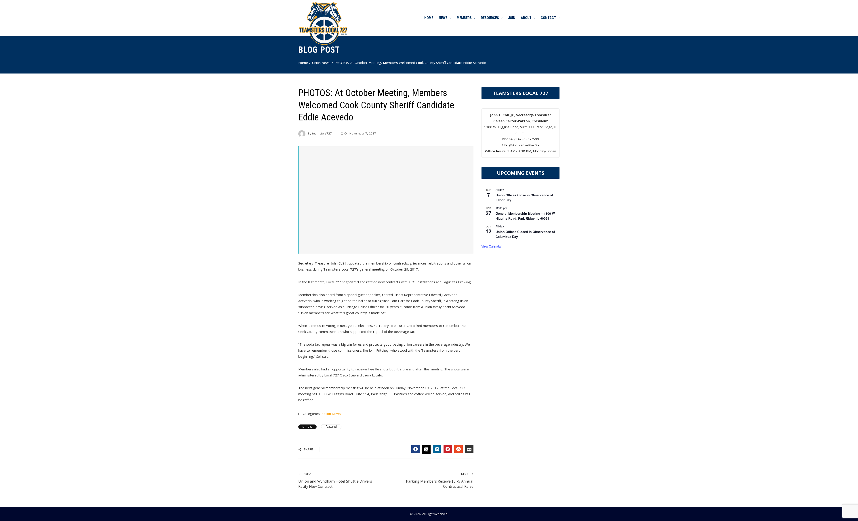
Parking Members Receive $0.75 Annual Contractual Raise (439, 480)
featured (331, 427)
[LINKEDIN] (437, 449)
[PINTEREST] (448, 449)
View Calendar (491, 246)
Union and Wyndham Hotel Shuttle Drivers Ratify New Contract (335, 480)
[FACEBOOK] (415, 449)
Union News (331, 413)
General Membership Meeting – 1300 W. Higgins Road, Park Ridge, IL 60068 (525, 216)
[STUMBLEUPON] (458, 449)
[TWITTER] (426, 449)
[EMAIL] (469, 449)
